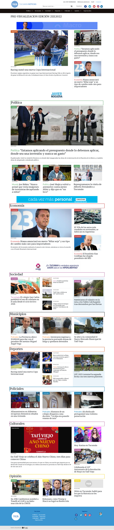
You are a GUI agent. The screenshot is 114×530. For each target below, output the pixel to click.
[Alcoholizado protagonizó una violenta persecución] (88, 400)
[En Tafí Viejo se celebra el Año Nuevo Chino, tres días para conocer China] (41, 440)
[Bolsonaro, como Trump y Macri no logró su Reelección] (56, 487)
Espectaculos (87, 11)
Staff (92, 2)
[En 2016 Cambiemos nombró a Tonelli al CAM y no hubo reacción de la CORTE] (25, 487)
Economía (38, 11)
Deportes (57, 11)
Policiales (67, 11)
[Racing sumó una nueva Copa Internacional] (41, 48)
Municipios (15, 318)
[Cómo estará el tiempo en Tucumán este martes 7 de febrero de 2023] (47, 305)
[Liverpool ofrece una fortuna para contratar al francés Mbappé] (47, 368)
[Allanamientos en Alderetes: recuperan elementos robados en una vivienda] (25, 400)
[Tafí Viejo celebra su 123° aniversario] (47, 293)
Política (28, 11)
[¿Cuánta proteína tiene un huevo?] (47, 282)
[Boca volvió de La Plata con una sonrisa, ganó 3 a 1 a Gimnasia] (47, 357)
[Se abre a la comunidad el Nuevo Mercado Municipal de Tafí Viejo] (88, 325)
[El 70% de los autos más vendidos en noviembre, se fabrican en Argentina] (87, 216)
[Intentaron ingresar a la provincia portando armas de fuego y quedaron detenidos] (56, 325)
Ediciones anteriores (83, 2)
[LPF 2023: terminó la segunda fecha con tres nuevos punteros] (88, 363)
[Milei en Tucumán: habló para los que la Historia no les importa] (88, 483)
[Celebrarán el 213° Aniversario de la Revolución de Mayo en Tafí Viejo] (87, 456)
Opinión (77, 11)
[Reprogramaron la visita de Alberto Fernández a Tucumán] (88, 173)
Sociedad (48, 11)
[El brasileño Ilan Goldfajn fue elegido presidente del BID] (87, 242)
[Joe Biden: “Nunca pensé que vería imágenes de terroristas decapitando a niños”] (26, 173)
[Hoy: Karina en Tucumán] (87, 434)
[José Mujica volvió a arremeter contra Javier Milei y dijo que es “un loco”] (57, 173)
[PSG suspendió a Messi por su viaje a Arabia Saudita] (47, 380)
